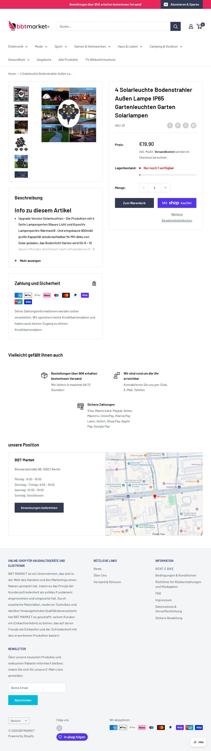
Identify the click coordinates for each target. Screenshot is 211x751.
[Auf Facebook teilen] (170, 125)
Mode (39, 46)
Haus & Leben (128, 46)
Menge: (120, 188)
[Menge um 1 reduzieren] (143, 187)
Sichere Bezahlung (168, 618)
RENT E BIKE (164, 569)
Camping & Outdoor (164, 46)
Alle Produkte (68, 59)
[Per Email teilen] (193, 125)
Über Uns (100, 575)
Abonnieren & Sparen (184, 4)
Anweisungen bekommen (39, 508)
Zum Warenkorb (134, 203)
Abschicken (23, 700)
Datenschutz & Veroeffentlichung (168, 609)
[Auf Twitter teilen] (186, 125)
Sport (59, 46)
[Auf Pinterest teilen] (178, 125)
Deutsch (15, 720)
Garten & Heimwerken (90, 46)
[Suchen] (175, 26)
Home (12, 73)
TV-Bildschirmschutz (100, 59)
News (98, 569)
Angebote (44, 59)
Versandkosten (165, 151)
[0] (199, 26)
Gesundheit (16, 59)
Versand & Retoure (107, 582)
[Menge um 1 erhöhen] (165, 187)
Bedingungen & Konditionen (175, 575)
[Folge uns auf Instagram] (59, 728)
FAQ (158, 593)
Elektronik (15, 46)
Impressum (163, 600)
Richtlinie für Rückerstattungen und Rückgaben (178, 584)
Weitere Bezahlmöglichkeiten (177, 217)
